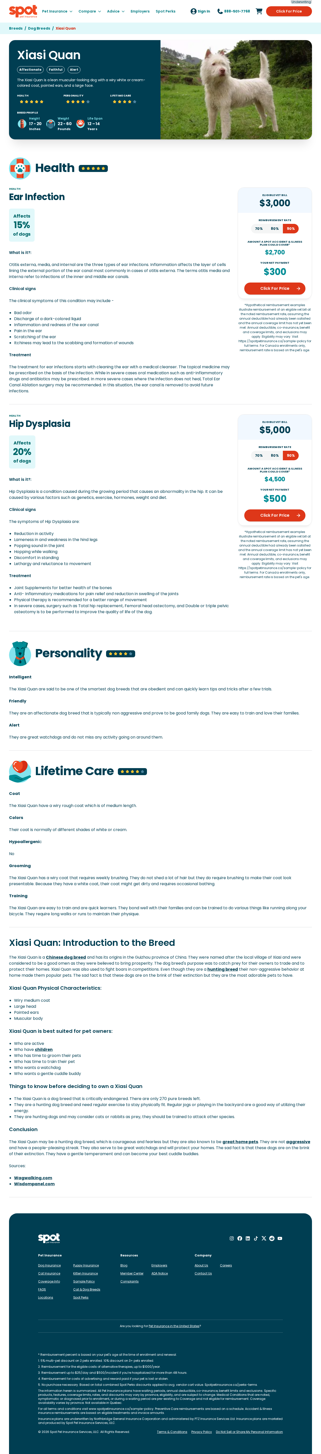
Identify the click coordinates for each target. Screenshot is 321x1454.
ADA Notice (159, 1273)
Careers (226, 1265)
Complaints (129, 1281)
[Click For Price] (259, 11)
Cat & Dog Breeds (86, 1289)
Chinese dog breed (66, 957)
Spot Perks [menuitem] (166, 11)
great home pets (240, 1142)
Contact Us (203, 1273)
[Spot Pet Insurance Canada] (49, 1238)
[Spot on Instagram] (232, 1238)
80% (275, 228)
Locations (45, 1297)
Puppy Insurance (86, 1265)
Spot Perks (81, 1297)
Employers (159, 1265)
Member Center (131, 1273)
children (44, 1049)
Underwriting (301, 2)
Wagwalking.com (33, 1178)
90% (291, 228)
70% (259, 228)
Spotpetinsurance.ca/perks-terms (231, 1385)
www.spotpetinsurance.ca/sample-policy (121, 1409)
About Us (201, 1265)
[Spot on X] (264, 1238)
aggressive (298, 1142)
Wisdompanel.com (34, 1184)
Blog (123, 1265)
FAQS (42, 1289)
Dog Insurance (49, 1265)
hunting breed (222, 969)
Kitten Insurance (85, 1273)
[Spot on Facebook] (240, 1238)
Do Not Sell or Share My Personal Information (249, 1432)
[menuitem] (57, 11)
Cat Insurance (49, 1273)
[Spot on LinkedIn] (248, 1238)
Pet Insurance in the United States (174, 1326)
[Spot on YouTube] (280, 1238)
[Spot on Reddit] (272, 1238)
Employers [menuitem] (140, 11)
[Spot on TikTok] (256, 1238)
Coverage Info (49, 1281)
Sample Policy (84, 1281)
